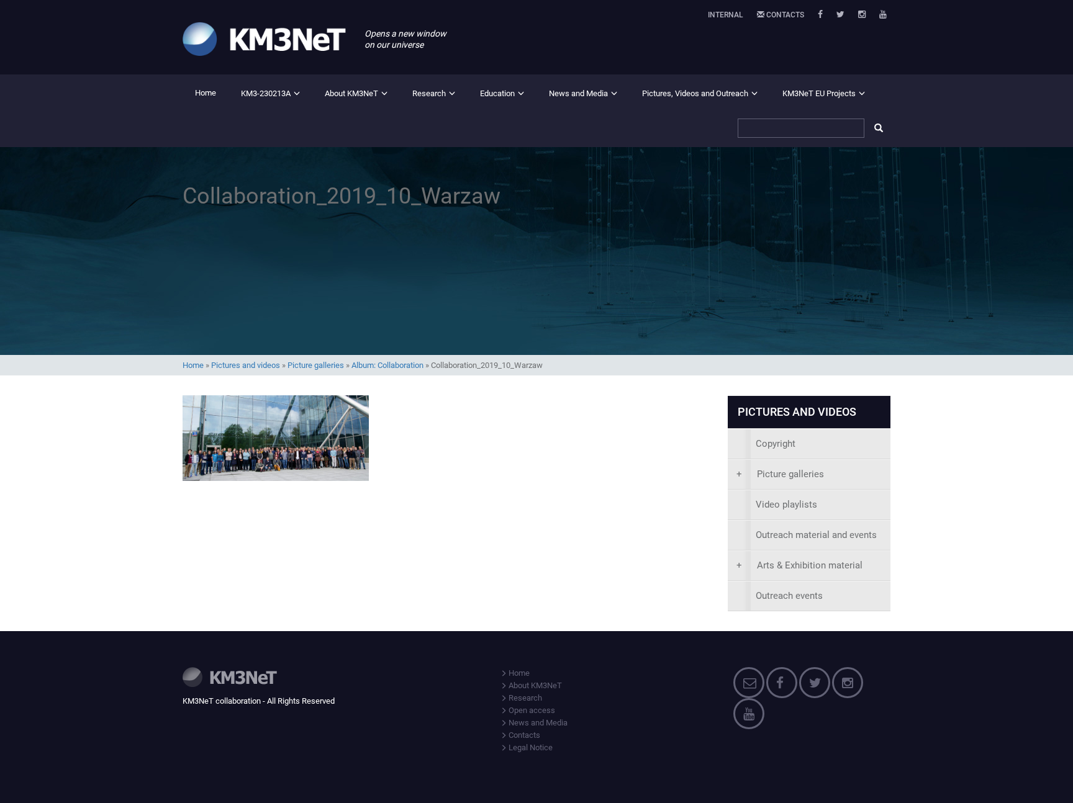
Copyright (775, 443)
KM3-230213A (266, 93)
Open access (531, 710)
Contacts (784, 15)
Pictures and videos (245, 365)
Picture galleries (315, 365)
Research (429, 93)
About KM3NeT (351, 93)
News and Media (578, 93)
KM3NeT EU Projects (819, 93)
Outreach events (789, 595)
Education (497, 93)
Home (205, 92)
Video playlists (786, 504)
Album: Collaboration (387, 365)
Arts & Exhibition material (799, 565)
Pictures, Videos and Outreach (695, 93)
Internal (725, 15)
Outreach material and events (816, 535)
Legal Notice (530, 747)
